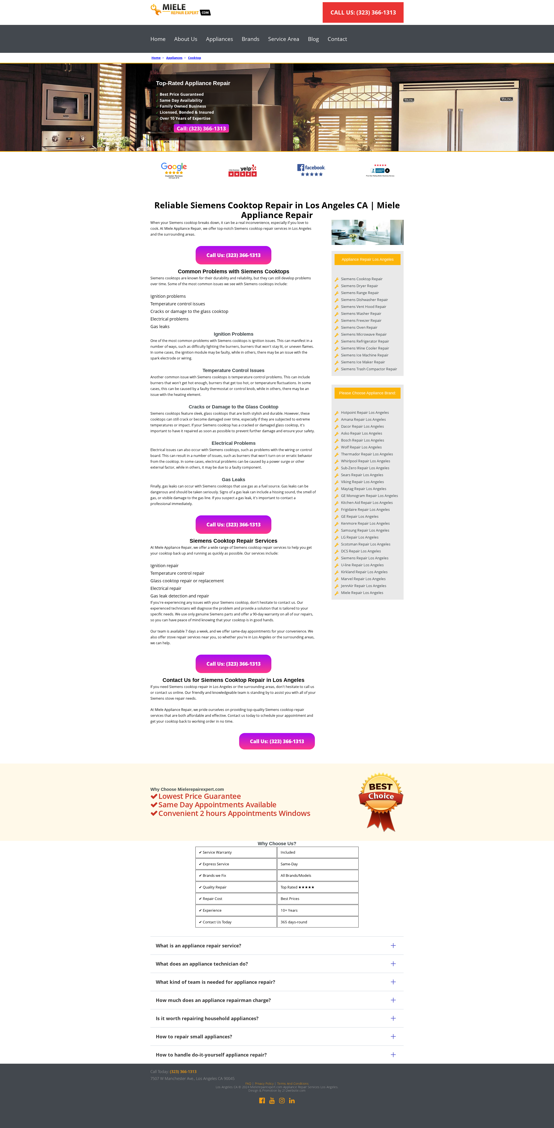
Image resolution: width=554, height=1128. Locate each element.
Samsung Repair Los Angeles (365, 530)
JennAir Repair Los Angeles (363, 585)
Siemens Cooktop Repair (362, 278)
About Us (185, 38)
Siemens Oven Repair (359, 327)
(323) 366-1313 (376, 12)
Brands (250, 38)
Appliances (219, 38)
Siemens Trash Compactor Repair (369, 368)
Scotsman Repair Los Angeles (365, 544)
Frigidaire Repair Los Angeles (365, 509)
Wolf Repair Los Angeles (361, 447)
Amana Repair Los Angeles (363, 419)
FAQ (248, 1083)
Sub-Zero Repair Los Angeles (365, 467)
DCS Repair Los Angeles (361, 551)
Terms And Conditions (293, 1083)
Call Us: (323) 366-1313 (233, 255)
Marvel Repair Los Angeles (363, 578)
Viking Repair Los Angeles (362, 481)
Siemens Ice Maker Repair (363, 361)
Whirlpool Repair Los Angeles (365, 460)
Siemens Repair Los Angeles (364, 557)
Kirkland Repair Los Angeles (364, 571)
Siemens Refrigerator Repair (365, 341)
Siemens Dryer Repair (359, 285)
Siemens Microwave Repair (364, 334)
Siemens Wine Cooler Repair (365, 348)
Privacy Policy (264, 1083)
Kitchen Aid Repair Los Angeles (367, 502)
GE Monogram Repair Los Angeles (369, 495)
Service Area (283, 38)
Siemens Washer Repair (361, 313)
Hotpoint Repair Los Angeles (365, 412)
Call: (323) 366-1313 (201, 128)
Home (158, 38)
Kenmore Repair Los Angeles (365, 523)
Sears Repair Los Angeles (362, 474)
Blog (313, 38)
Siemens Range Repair (360, 292)
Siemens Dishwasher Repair (364, 299)
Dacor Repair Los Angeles (362, 426)
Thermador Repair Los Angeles (367, 454)
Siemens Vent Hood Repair (363, 306)
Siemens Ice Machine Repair (364, 355)
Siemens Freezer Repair (361, 320)
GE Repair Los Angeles (359, 516)
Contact (337, 38)
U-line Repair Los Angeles (362, 564)
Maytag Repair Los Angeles (363, 488)
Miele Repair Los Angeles (362, 592)
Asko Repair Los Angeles (361, 433)
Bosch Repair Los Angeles (362, 440)
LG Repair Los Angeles (359, 537)
